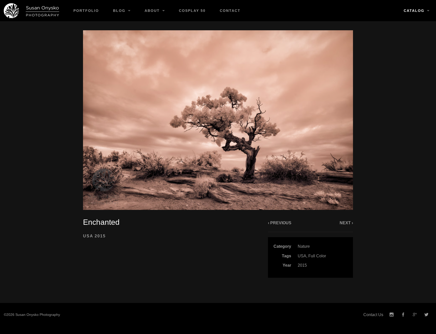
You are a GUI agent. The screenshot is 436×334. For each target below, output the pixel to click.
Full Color (317, 256)
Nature (304, 246)
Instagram (391, 314)
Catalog (414, 11)
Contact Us (373, 315)
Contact (230, 11)
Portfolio (86, 11)
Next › (346, 223)
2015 (302, 265)
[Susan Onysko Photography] (33, 10)
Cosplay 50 (192, 11)
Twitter (426, 314)
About (152, 11)
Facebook (403, 314)
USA (302, 256)
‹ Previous (279, 223)
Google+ (415, 314)
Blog (119, 11)
